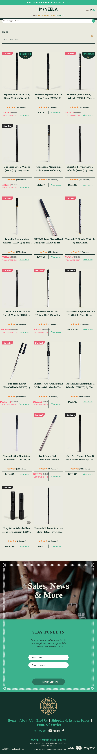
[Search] (93, 21)
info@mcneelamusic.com (56, 749)
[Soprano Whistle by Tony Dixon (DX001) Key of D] (17, 71)
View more (24, 115)
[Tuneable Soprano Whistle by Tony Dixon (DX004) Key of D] (48, 71)
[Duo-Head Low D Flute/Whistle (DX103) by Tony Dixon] (17, 361)
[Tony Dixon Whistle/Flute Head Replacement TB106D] (17, 505)
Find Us (42, 720)
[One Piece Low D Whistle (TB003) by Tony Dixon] (17, 144)
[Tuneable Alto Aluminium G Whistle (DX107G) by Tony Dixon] (80, 361)
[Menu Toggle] (3, 10)
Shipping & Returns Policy (70, 720)
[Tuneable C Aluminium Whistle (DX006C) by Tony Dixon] (17, 216)
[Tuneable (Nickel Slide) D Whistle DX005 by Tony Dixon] (80, 71)
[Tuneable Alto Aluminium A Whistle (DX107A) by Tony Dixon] (48, 361)
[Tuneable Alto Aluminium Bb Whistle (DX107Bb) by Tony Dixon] (17, 433)
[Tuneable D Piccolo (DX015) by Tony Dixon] (80, 216)
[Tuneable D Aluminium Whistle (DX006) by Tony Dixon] (48, 144)
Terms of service (48, 724)
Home (12, 720)
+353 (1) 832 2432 (39, 749)
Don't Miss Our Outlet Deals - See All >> (48, 2)
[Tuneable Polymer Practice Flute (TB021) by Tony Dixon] (48, 505)
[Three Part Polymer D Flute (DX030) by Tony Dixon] (80, 288)
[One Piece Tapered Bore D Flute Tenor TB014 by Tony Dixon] (80, 433)
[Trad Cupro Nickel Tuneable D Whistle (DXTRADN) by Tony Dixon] (48, 433)
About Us (26, 720)
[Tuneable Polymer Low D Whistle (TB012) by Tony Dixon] (80, 144)
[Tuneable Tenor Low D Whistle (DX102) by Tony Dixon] (48, 288)
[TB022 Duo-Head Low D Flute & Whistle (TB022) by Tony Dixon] (17, 288)
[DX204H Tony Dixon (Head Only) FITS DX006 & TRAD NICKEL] (48, 216)
